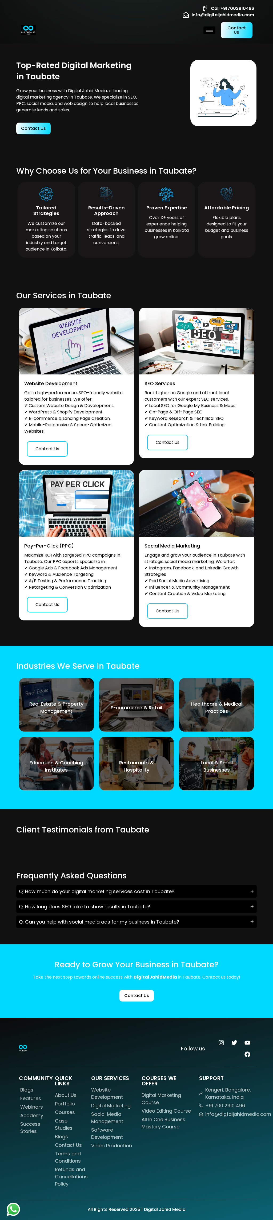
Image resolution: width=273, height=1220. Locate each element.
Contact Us (47, 449)
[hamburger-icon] (209, 30)
